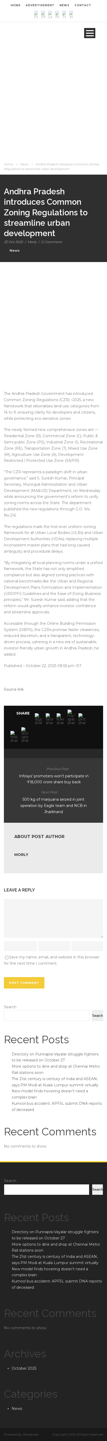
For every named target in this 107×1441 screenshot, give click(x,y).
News (24, 164)
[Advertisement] (53, 105)
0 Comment (51, 242)
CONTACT (83, 5)
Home (8, 164)
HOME (16, 5)
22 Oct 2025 (13, 242)
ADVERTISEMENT (40, 5)
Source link (14, 689)
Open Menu (89, 33)
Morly (32, 242)
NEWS (64, 5)
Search (10, 1007)
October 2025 (24, 1368)
